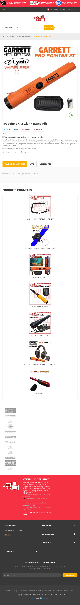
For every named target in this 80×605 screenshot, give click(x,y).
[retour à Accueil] (3, 36)
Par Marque (10, 591)
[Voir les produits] (40, 410)
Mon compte (47, 526)
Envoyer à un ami (11, 152)
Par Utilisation (35, 591)
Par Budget (22, 591)
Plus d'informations (15, 164)
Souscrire (70, 575)
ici (28, 512)
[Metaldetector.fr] (40, 18)
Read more (7, 534)
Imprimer (27, 152)
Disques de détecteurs (53, 591)
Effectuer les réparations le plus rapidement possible (35, 504)
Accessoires (45, 164)
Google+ (27, 130)
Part (16, 130)
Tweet (7, 130)
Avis (32, 164)
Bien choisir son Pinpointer (13, 530)
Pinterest (38, 130)
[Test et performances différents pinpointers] (22, 137)
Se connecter (54, 9)
